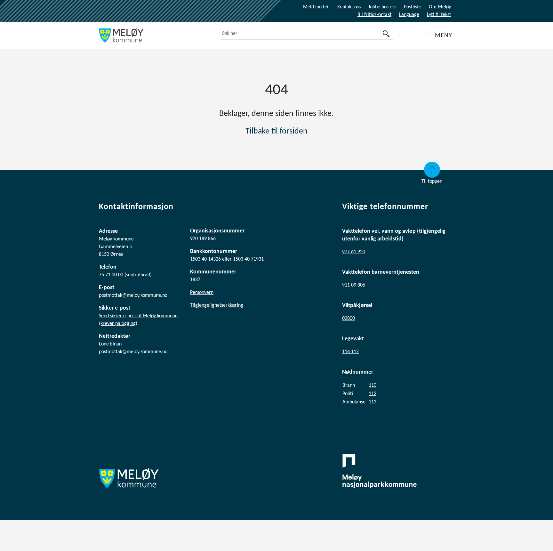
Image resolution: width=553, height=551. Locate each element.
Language (409, 14)
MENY (443, 35)
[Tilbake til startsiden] (155, 35)
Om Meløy (440, 7)
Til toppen (431, 181)
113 (372, 402)
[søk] (386, 33)
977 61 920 (353, 252)
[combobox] (306, 33)
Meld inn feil (316, 7)
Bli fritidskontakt (374, 14)
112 (372, 393)
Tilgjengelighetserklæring (216, 305)
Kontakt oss (349, 7)
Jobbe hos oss (382, 7)
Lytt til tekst (439, 14)
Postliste (412, 7)
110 (372, 385)
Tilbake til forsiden (276, 131)
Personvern (201, 292)
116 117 (350, 351)
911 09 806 (353, 285)
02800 (348, 318)
